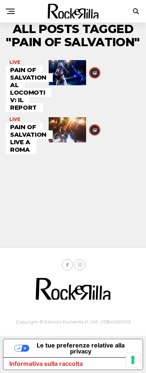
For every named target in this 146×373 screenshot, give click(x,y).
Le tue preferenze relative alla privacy (81, 348)
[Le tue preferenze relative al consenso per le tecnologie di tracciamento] (133, 360)
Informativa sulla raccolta (46, 363)
